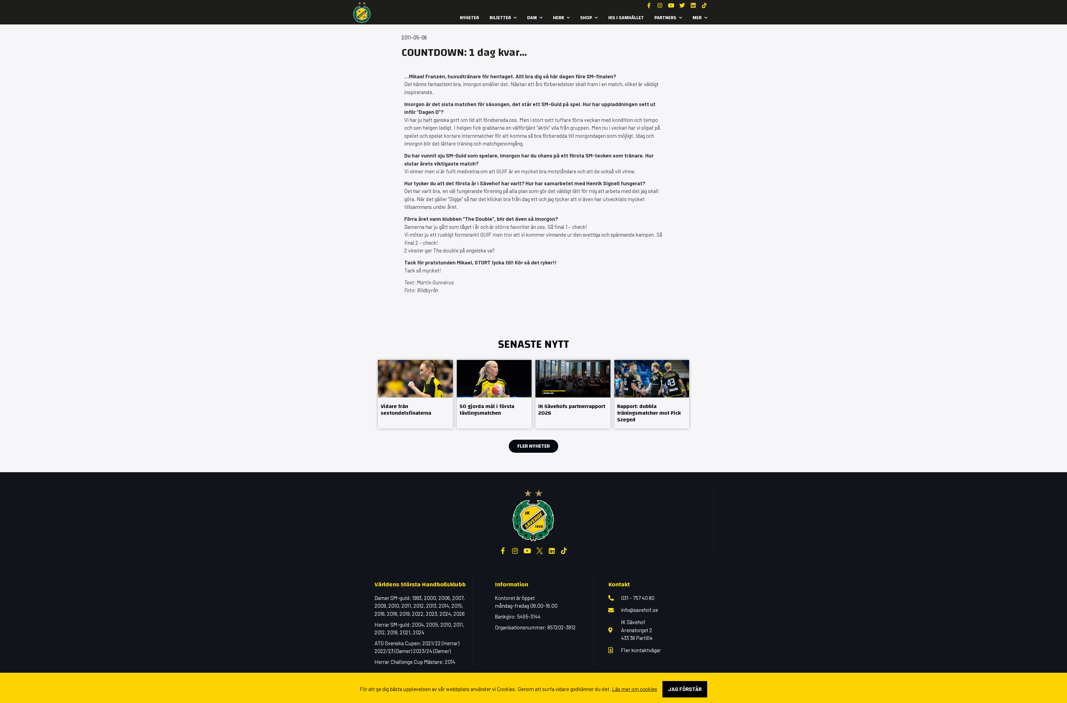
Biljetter (500, 17)
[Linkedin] (693, 5)
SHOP (586, 17)
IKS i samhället (626, 17)
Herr (558, 17)
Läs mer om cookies (634, 689)
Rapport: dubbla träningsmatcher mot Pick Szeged (649, 413)
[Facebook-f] (648, 5)
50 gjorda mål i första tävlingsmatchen (487, 409)
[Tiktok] (704, 5)
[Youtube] (671, 5)
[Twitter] (682, 5)
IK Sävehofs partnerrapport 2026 (571, 409)
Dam (532, 17)
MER (697, 17)
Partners (665, 17)
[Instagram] (659, 5)
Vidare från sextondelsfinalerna (406, 409)
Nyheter (469, 17)
